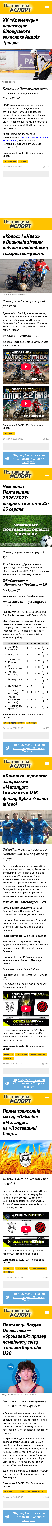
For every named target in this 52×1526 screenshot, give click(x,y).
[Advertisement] (26, 197)
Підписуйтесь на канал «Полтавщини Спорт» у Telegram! (29, 459)
